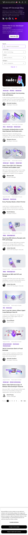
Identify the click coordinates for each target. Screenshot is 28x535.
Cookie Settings (14, 522)
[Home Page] (9, 2)
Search (4, 43)
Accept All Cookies (14, 527)
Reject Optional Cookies (14, 531)
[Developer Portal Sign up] (14, 36)
